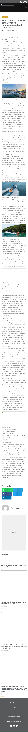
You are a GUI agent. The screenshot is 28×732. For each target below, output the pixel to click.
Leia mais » (3, 608)
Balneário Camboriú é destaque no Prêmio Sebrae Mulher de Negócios (13, 602)
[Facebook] (26, 2)
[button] (26, 8)
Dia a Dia (4, 17)
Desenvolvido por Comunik (14, 721)
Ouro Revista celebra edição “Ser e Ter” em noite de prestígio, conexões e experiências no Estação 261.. (14, 646)
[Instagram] (21, 2)
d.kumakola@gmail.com (14, 716)
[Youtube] (24, 2)
